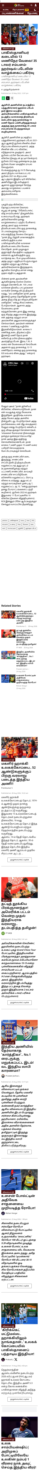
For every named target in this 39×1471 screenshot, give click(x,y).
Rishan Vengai (11, 1213)
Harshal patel (12, 528)
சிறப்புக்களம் (18, 10)
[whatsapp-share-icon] (3, 99)
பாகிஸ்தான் (14, 520)
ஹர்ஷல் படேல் (31, 528)
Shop (19, 524)
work (3, 528)
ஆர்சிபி (20, 528)
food (28, 520)
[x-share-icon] (8, 99)
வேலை (25, 524)
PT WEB (9, 933)
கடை (32, 524)
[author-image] (3, 933)
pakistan (4, 520)
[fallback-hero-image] (8, 615)
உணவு (12, 524)
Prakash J (9, 1360)
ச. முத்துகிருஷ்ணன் (10, 90)
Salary (22, 520)
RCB (33, 520)
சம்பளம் (5, 524)
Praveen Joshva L (12, 1076)
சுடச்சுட (6, 10)
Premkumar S (7, 788)
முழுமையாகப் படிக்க (19, 860)
